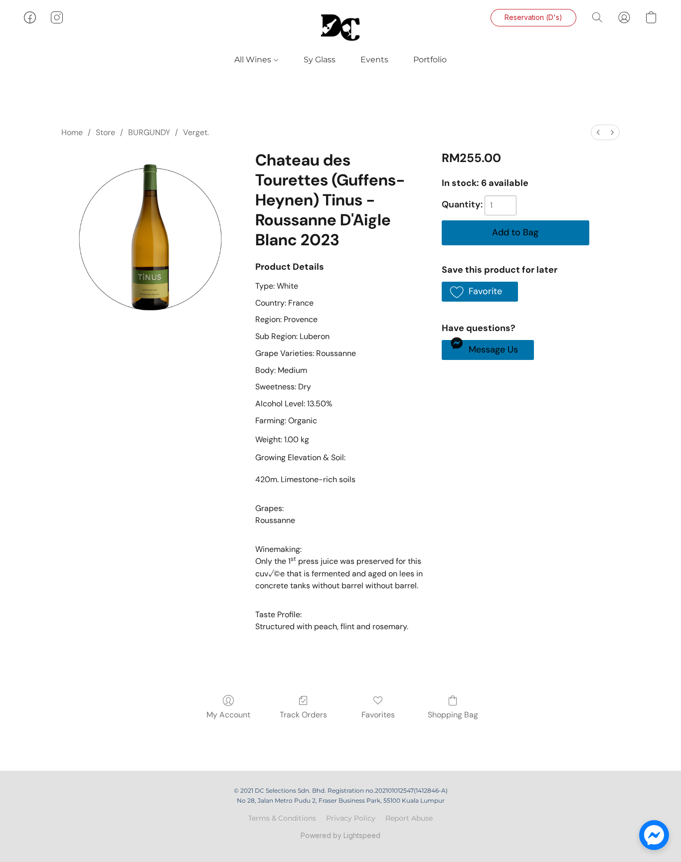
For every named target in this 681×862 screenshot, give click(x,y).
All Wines (253, 59)
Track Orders (303, 714)
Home (72, 132)
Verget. (196, 132)
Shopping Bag (453, 714)
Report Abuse (409, 818)
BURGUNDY (149, 132)
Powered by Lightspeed (340, 835)
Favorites (378, 714)
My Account (228, 714)
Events (374, 59)
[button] (340, 27)
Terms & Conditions (282, 818)
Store (105, 132)
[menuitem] (598, 132)
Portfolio (430, 59)
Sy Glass (320, 59)
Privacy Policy (350, 818)
